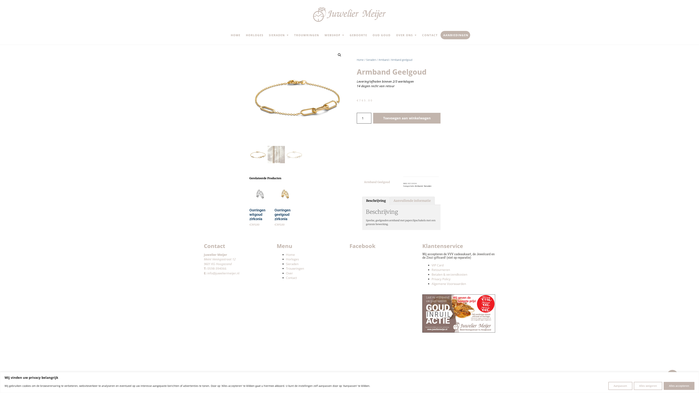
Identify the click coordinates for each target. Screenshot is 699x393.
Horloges (254, 35)
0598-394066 (216, 268)
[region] (349, 382)
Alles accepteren (679, 386)
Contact (430, 35)
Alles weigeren (648, 386)
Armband (383, 59)
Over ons (404, 35)
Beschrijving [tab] (376, 201)
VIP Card (438, 265)
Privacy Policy (441, 279)
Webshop (332, 35)
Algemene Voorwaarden (449, 284)
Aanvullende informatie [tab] (412, 201)
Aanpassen (620, 386)
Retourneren (441, 270)
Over (289, 273)
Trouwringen (306, 35)
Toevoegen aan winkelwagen (407, 118)
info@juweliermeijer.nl (223, 273)
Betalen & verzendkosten (449, 274)
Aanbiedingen (455, 35)
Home (235, 35)
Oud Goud (382, 35)
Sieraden (277, 35)
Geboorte (358, 35)
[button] (339, 55)
